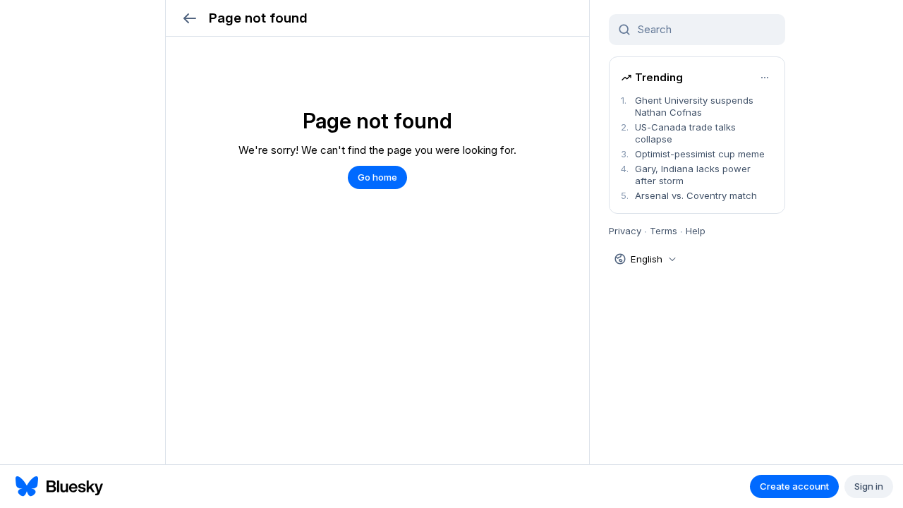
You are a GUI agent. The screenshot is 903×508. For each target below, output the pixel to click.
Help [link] (695, 230)
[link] (697, 107)
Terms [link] (663, 230)
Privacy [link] (625, 230)
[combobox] (705, 30)
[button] (189, 18)
